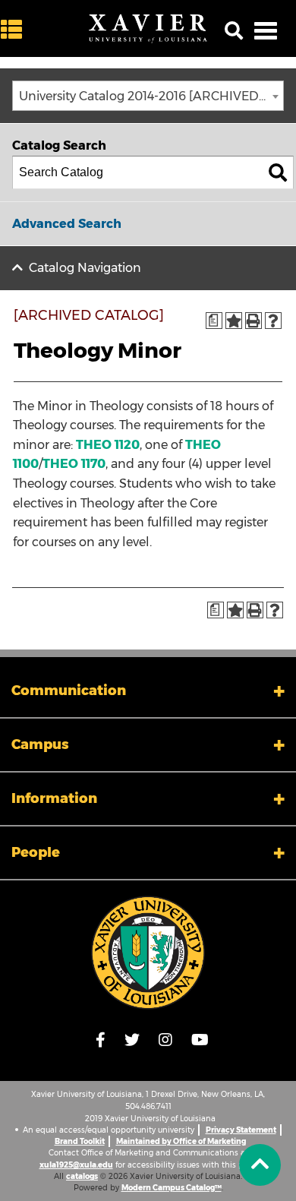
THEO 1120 (108, 445)
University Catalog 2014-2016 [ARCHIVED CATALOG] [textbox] (151, 96)
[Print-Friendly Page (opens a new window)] (253, 320)
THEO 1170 (74, 464)
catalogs (82, 1176)
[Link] (148, 953)
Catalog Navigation (85, 268)
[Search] (278, 172)
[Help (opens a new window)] (273, 320)
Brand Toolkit (80, 1141)
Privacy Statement (241, 1130)
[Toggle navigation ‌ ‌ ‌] (266, 30)
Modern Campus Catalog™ (171, 1188)
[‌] (15, 30)
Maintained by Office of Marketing (181, 1141)
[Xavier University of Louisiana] (148, 28)
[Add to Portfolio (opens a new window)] (233, 320)
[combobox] (148, 96)
